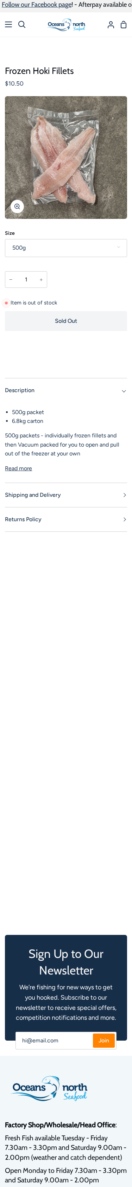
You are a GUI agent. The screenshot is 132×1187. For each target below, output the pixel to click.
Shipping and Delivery (33, 494)
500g (19, 247)
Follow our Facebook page (36, 4)
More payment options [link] (66, 363)
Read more (18, 468)
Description (19, 390)
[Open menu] (6, 24)
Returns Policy (23, 519)
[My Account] (108, 24)
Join (104, 1040)
